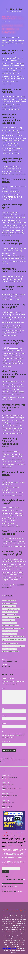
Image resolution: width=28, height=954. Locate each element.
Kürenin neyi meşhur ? (6, 799)
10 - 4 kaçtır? (6, 741)
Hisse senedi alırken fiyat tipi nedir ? (9, 777)
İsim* (3, 708)
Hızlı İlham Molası (14, 9)
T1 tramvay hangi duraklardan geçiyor (10, 651)
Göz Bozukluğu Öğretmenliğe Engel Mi (10, 891)
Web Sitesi (4, 723)
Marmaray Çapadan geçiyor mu (9, 633)
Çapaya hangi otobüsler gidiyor (9, 622)
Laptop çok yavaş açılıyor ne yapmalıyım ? (10, 795)
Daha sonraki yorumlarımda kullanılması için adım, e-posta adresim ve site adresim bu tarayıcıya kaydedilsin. (13, 735)
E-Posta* (4, 716)
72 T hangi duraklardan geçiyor (9, 603)
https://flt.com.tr (20, 760)
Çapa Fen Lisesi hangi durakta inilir (10, 611)
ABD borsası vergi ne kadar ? (8, 784)
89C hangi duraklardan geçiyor (9, 606)
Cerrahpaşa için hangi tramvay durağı (10, 625)
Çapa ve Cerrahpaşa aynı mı (8, 620)
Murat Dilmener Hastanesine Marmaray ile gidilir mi (13, 646)
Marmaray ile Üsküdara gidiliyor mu (10, 643)
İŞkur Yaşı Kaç (6, 666)
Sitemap (2, 762)
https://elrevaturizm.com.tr (7, 760)
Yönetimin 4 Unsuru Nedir (9, 661)
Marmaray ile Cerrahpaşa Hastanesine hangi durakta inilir (14, 640)
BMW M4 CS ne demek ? (7, 781)
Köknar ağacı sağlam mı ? (7, 806)
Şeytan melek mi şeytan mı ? (8, 791)
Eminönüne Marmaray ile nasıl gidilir (10, 631)
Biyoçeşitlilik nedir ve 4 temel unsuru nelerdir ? (11, 788)
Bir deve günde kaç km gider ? (8, 802)
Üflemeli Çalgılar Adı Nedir (7, 886)
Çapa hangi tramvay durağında (9, 614)
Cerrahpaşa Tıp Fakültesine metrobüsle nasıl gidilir (13, 628)
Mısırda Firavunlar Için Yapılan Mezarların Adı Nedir (12, 879)
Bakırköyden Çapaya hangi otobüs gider (11, 609)
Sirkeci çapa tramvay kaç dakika (9, 648)
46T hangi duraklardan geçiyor (9, 600)
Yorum (3, 688)
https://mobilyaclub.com (7, 758)
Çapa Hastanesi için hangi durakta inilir (11, 617)
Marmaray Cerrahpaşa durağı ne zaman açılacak (13, 636)
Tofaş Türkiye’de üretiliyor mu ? (8, 773)
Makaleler (9, 596)
